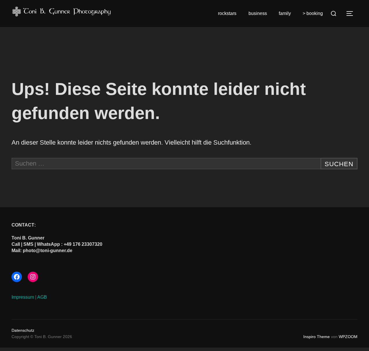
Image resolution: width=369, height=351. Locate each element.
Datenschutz (23, 330)
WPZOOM (348, 336)
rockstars (227, 13)
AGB (42, 297)
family (285, 13)
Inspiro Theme (316, 336)
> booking (313, 13)
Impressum (23, 297)
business (257, 13)
